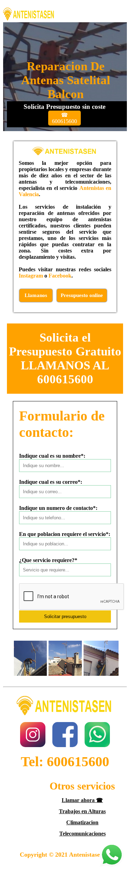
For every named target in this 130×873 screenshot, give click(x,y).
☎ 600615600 (64, 118)
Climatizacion (82, 822)
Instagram (31, 276)
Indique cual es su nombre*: (52, 456)
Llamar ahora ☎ (82, 800)
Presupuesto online (82, 295)
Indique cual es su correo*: (50, 482)
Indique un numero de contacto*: (58, 508)
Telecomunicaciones (82, 833)
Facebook (60, 276)
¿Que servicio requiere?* (48, 560)
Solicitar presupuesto (65, 616)
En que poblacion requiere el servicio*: (64, 534)
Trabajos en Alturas (82, 811)
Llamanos (36, 295)
